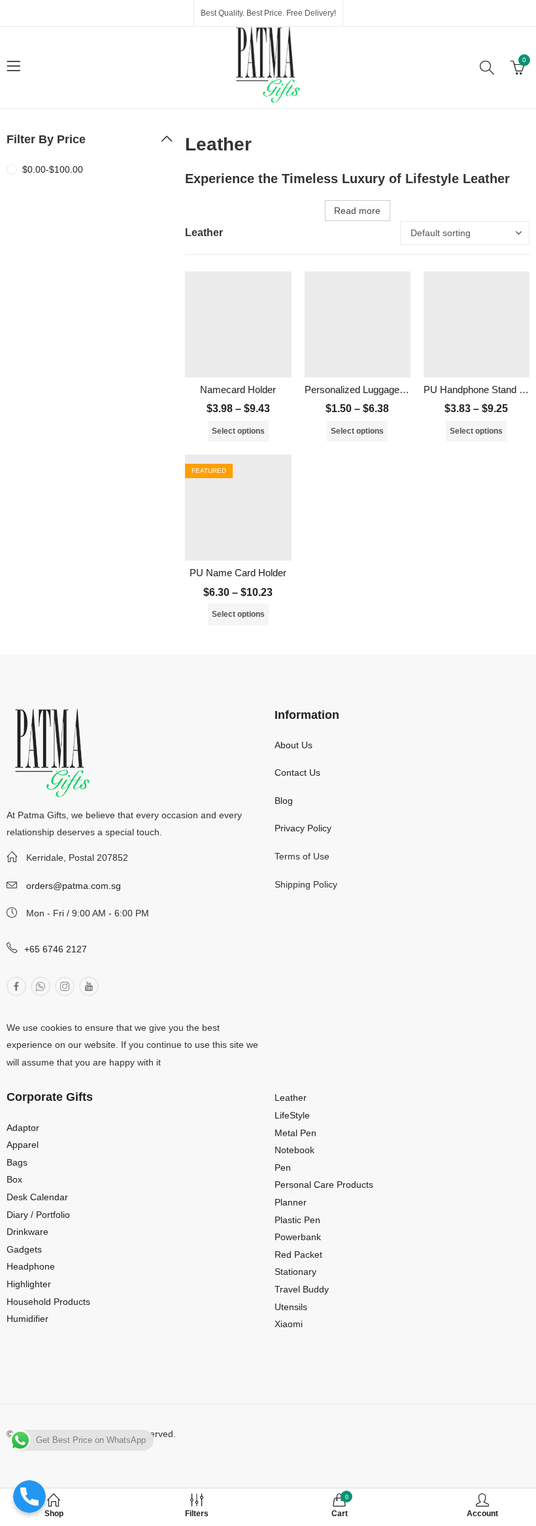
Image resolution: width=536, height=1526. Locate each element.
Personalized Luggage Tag (361, 389)
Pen (283, 1167)
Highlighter (29, 1284)
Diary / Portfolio (38, 1214)
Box (14, 1179)
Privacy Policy (303, 828)
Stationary (295, 1271)
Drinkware (27, 1231)
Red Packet (298, 1254)
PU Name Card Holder (238, 572)
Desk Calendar (37, 1197)
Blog (284, 800)
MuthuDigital (116, 1451)
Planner (291, 1202)
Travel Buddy (302, 1289)
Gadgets (24, 1249)
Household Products (48, 1301)
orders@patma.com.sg (73, 885)
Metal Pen (295, 1133)
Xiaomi (289, 1324)
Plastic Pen (297, 1220)
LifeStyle (292, 1115)
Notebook (294, 1150)
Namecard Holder (238, 389)
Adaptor (23, 1127)
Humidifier (27, 1318)
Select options (238, 431)
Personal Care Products (324, 1184)
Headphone (31, 1266)
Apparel (23, 1144)
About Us (293, 745)
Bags (17, 1162)
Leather (291, 1097)
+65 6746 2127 (55, 949)
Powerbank (298, 1237)
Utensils (291, 1307)
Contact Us (297, 772)
